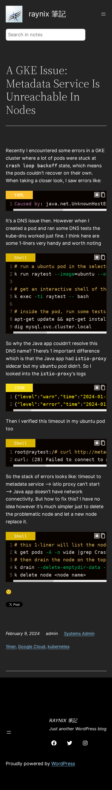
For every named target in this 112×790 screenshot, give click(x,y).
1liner (11, 646)
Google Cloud (31, 646)
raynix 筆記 (47, 13)
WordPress (63, 763)
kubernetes (59, 646)
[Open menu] (103, 14)
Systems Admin (79, 633)
